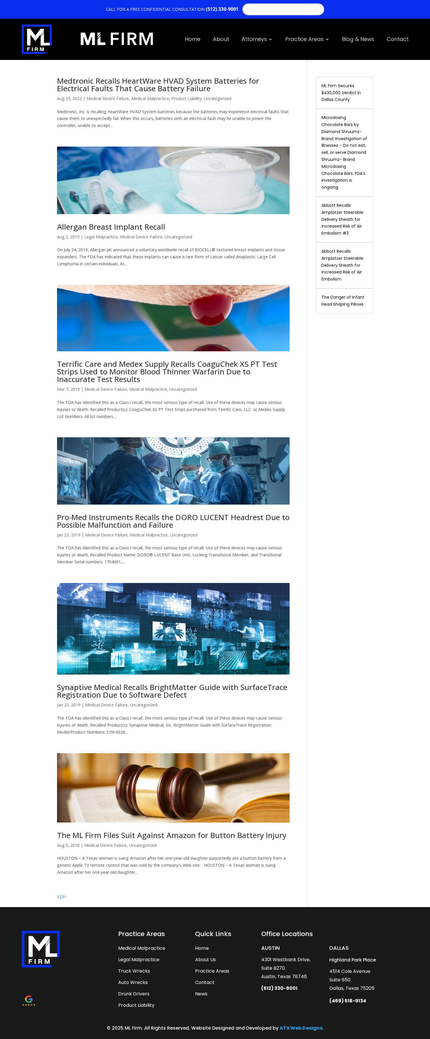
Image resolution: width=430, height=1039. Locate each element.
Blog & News (358, 39)
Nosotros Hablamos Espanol (283, 9)
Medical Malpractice (150, 98)
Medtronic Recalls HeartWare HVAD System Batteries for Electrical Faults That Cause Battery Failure (158, 84)
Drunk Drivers (133, 993)
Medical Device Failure (108, 98)
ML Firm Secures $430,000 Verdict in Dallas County (341, 93)
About (221, 39)
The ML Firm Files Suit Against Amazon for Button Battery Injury (171, 835)
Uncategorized (217, 98)
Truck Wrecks (134, 971)
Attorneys (254, 39)
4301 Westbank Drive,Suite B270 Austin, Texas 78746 (285, 968)
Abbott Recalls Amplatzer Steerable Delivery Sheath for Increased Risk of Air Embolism (342, 265)
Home (192, 39)
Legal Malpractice (101, 237)
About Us (205, 959)
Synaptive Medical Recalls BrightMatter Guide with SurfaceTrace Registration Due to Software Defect (172, 691)
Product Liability (186, 98)
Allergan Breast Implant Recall (111, 226)
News (201, 993)
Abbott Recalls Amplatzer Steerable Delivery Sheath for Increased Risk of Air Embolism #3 (342, 219)
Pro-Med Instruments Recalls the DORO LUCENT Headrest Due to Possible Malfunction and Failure (173, 521)
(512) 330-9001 (223, 9)
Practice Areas (304, 39)
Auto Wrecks (133, 982)
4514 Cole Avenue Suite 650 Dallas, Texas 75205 (351, 980)
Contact (398, 39)
